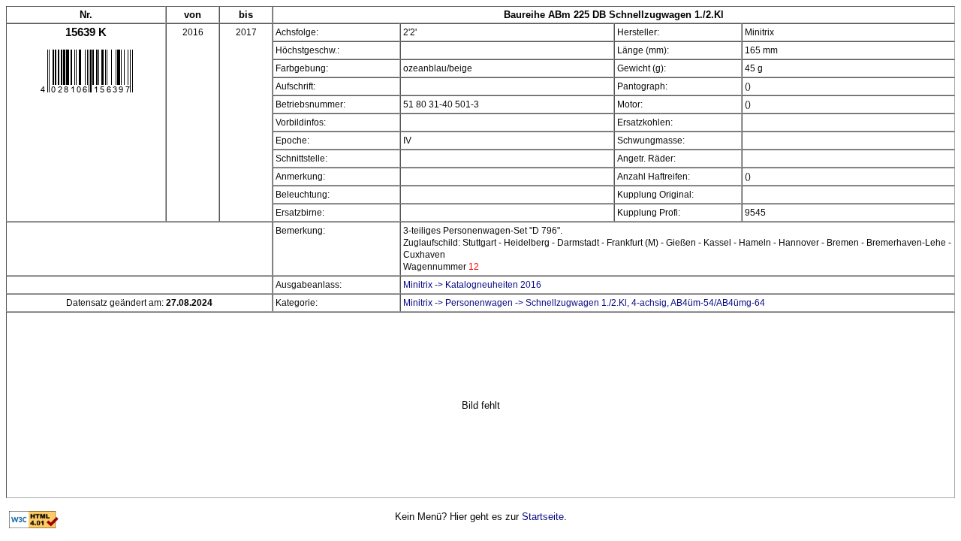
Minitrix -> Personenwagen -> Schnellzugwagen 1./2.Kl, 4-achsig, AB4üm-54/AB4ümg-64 (584, 303)
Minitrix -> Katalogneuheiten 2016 (472, 285)
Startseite (543, 516)
